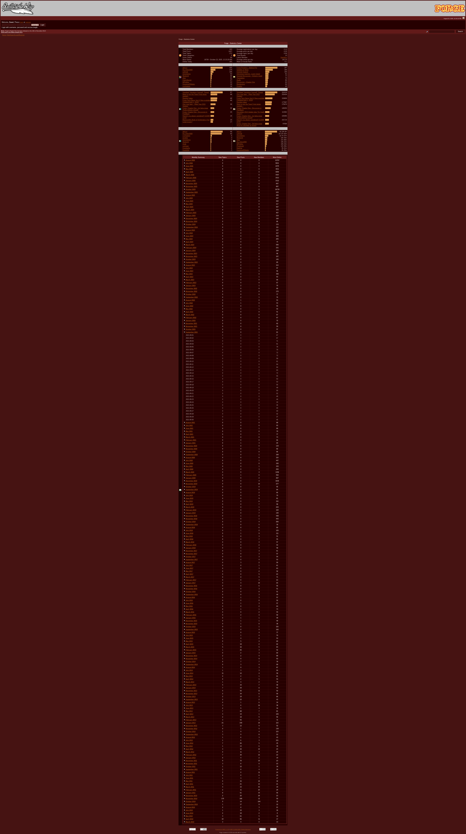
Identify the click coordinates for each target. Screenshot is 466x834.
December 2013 (191, 691)
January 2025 (190, 216)
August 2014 (190, 667)
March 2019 (189, 507)
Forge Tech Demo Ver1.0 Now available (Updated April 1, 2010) (196, 101)
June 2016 (189, 603)
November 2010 (191, 799)
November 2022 (191, 291)
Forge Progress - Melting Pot (247, 68)
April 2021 (189, 434)
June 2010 (189, 813)
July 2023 (189, 268)
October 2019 (190, 487)
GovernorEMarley (189, 84)
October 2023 (190, 259)
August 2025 (190, 195)
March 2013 (189, 717)
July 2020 (189, 460)
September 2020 (191, 455)
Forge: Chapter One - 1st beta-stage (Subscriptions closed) (195, 109)
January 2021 (190, 443)
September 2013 (191, 699)
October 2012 (190, 731)
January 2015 (190, 653)
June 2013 (189, 708)
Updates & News (243, 70)
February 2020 (190, 475)
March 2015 (189, 647)
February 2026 (190, 178)
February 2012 (190, 755)
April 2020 (189, 469)
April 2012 (189, 749)
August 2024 (190, 230)
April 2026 (189, 172)
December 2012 (191, 726)
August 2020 (190, 457)
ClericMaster (187, 80)
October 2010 (190, 801)
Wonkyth (186, 76)
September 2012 (191, 734)
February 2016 (190, 615)
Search (12, 35)
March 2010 (189, 822)
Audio (239, 80)
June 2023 (189, 271)
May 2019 (189, 501)
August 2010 (190, 807)
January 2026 (190, 181)
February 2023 (190, 283)
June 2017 (189, 568)
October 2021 (190, 329)
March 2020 (189, 472)
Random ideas (188, 98)
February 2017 (190, 580)
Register (22, 35)
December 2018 (191, 516)
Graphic (239, 86)
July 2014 (189, 670)
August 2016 (190, 597)
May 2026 (189, 169)
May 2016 (189, 606)
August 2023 (190, 265)
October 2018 (190, 522)
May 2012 (189, 746)
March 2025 (189, 210)
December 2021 (191, 323)
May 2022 (189, 309)
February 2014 (190, 685)
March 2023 (189, 280)
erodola (185, 138)
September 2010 (191, 804)
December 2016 (191, 586)
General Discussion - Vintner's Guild (249, 76)
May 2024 (189, 239)
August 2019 (190, 492)
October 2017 (190, 557)
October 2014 (190, 662)
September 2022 (191, 297)
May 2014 (189, 676)
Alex (184, 78)
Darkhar (239, 148)
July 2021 (189, 425)
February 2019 (190, 510)
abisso (185, 68)
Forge (181, 39)
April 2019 (189, 504)
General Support (242, 72)
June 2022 (189, 306)
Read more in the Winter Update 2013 (11, 32)
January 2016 (190, 618)
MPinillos (186, 82)
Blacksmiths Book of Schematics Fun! (196, 120)
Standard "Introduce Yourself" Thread (196, 92)
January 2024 (190, 251)
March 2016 (189, 612)
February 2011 (190, 790)
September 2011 (191, 769)
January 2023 (190, 286)
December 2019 (191, 481)
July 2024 (189, 233)
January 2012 (190, 758)
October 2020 (190, 452)
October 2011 (190, 766)
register (28, 22)
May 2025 (189, 204)
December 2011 (191, 761)
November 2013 (191, 694)
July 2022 (189, 303)
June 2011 (189, 778)
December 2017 (191, 551)
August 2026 (190, 160)
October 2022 (190, 294)
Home (4, 35)
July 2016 (189, 600)
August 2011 (190, 772)
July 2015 (189, 635)
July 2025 (189, 198)
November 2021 (191, 326)
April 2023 (189, 277)
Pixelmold (240, 146)
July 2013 (189, 705)
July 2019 (189, 495)
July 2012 (189, 740)
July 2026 (189, 163)
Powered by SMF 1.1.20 (222, 829)
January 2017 (190, 583)
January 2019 (190, 513)
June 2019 (189, 498)
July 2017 (189, 565)
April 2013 (189, 714)
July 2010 (189, 810)
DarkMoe (284, 57)
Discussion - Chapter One (246, 82)
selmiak (185, 72)
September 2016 (191, 594)
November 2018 (191, 519)
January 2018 (190, 548)
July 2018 (189, 530)
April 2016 (189, 609)
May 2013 (189, 711)
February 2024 (190, 248)
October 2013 (190, 696)
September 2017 (191, 559)
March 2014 (189, 682)
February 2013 (190, 720)
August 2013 (190, 702)
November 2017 (191, 554)
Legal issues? (187, 122)
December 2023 (191, 253)
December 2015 (191, 621)
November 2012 (191, 729)
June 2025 (189, 201)
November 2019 (191, 484)
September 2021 (191, 332)
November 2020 (191, 449)
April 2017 (189, 574)
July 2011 (189, 775)
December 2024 (191, 218)
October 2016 (190, 592)
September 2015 (191, 629)
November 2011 (191, 764)
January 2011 (190, 793)
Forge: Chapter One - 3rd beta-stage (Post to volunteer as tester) (249, 124)
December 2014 (191, 656)
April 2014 (189, 679)
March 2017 (189, 577)
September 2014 (191, 664)
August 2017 (190, 562)
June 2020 (189, 463)
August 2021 (190, 422)
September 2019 (191, 490)
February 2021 (190, 440)
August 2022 (190, 300)
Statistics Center (189, 39)
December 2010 (191, 796)
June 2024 (189, 236)
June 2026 (189, 166)
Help (8, 35)
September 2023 (191, 262)
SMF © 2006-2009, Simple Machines (240, 829)
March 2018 (189, 542)
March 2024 (189, 245)
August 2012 (190, 737)
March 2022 (189, 315)
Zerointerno (187, 74)
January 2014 (190, 688)
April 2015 (189, 644)
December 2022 (191, 288)
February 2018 (190, 545)
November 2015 (191, 624)
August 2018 (190, 527)
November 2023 (191, 256)
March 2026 (189, 175)
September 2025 (191, 192)
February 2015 (190, 650)
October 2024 (190, 224)
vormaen (186, 146)
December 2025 (191, 183)
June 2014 (189, 673)
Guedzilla (186, 150)
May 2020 (189, 466)
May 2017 (189, 571)
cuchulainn (186, 86)
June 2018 (189, 533)
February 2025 (190, 213)
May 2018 (189, 536)
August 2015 (190, 632)
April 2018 (189, 539)
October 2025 (190, 189)
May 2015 (189, 641)
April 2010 (189, 819)
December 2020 (191, 446)
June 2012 (189, 743)
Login (17, 35)
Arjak (184, 144)
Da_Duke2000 (187, 70)
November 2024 (191, 221)
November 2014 (191, 659)
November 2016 (191, 589)
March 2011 (189, 787)
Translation (241, 78)
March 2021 (189, 437)
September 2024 (191, 227)
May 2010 (189, 816)
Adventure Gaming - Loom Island (248, 74)
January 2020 (190, 478)
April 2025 (189, 207)
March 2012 (189, 752)
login (21, 22)
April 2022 (189, 312)
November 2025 (191, 186)
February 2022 (190, 318)
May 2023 (189, 274)
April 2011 (189, 784)
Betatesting (241, 84)
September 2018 (191, 525)
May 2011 (188, 781)
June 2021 (189, 428)
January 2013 (190, 723)
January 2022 (190, 320)
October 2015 (190, 627)
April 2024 (189, 242)
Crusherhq (186, 148)
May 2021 (189, 431)
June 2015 (189, 638)
